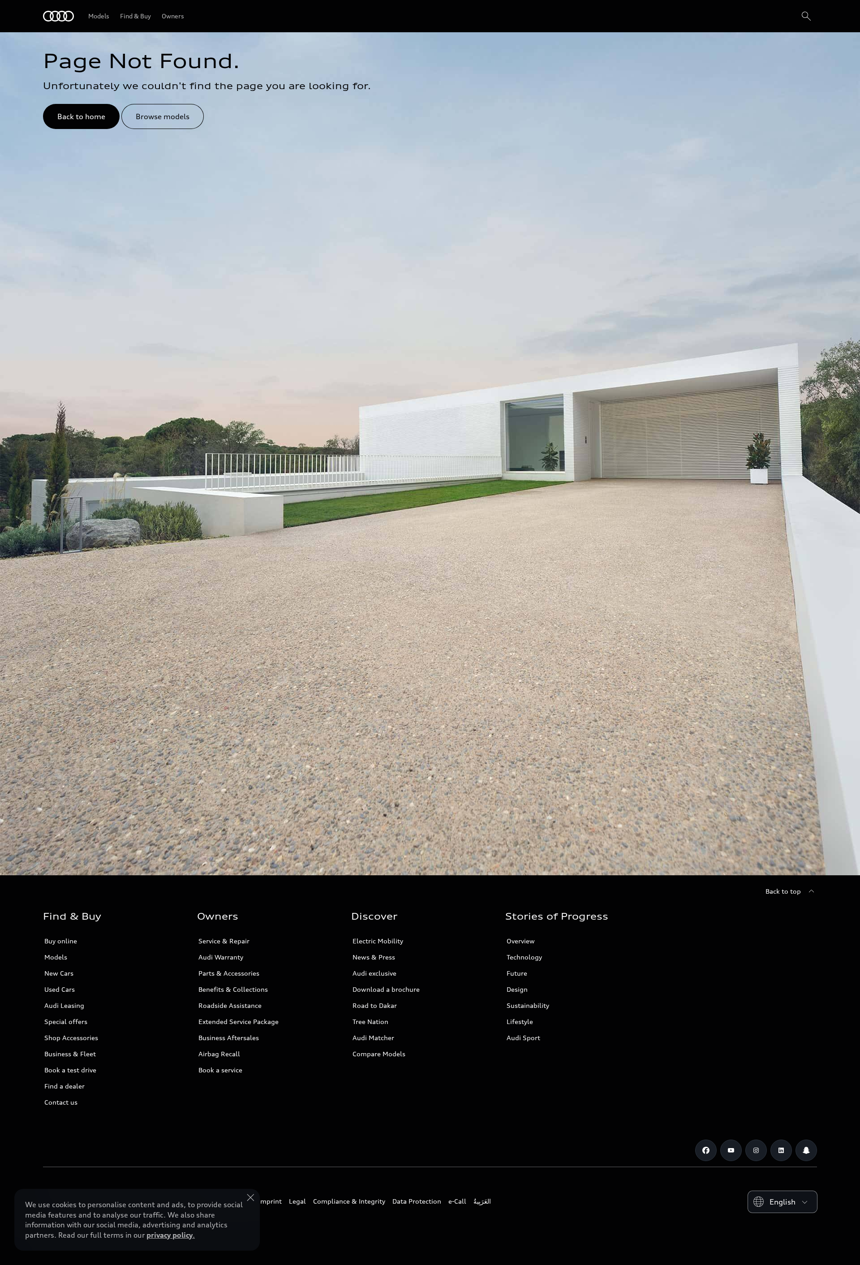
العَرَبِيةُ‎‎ (482, 1201)
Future (517, 973)
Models (55, 957)
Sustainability (528, 1005)
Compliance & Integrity (349, 1201)
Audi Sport (523, 1037)
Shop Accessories (71, 1037)
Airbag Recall (219, 1054)
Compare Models (379, 1054)
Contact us (60, 1102)
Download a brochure (386, 989)
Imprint (270, 1201)
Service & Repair (223, 941)
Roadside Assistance (230, 1005)
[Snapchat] (806, 1150)
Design (517, 989)
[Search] (806, 16)
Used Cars (59, 989)
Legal (297, 1201)
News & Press (374, 957)
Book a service (220, 1070)
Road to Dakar (375, 1005)
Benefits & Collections (233, 989)
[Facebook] (706, 1150)
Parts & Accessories (228, 973)
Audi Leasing (64, 1005)
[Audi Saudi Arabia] (58, 16)
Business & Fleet (70, 1054)
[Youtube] (731, 1150)
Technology (524, 957)
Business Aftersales (228, 1037)
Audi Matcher (373, 1037)
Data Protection (416, 1201)
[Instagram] (756, 1150)
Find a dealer (64, 1086)
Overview (521, 941)
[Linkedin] (781, 1150)
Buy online (60, 941)
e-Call (457, 1201)
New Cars (58, 973)
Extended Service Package (238, 1021)
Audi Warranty (220, 957)
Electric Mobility (378, 941)
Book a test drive (70, 1070)
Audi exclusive (374, 973)
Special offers (65, 1021)
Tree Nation (370, 1021)
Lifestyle (520, 1021)
